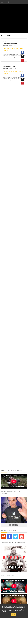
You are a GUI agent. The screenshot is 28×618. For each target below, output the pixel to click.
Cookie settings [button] (6, 614)
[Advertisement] (14, 19)
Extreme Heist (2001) (10, 44)
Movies (4, 41)
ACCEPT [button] (14, 614)
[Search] (25, 2)
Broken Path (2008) (9, 67)
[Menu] (2, 2)
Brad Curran (5, 45)
